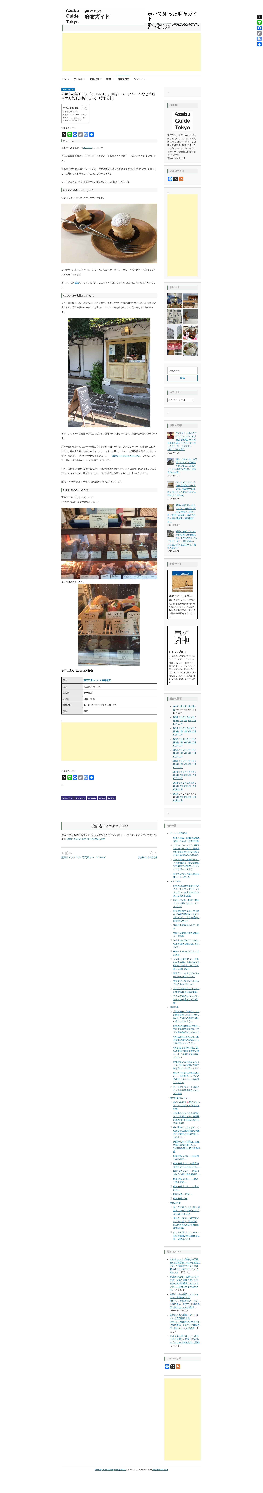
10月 (193, 720)
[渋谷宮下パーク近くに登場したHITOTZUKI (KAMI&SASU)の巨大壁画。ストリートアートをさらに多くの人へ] (174, 301)
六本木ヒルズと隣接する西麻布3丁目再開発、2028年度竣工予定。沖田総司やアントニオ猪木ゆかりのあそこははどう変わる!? (185, 1266)
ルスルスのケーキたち (73, 120)
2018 (175, 782)
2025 (175, 706)
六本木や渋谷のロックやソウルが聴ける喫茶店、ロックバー (186, 943)
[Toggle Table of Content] (83, 107)
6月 (177, 720)
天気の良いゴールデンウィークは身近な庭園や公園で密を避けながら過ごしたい (186, 1065)
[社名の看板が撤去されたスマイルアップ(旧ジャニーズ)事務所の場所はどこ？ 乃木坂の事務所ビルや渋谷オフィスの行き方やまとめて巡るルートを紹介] (174, 332)
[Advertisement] (131, 55)
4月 (192, 706)
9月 (189, 720)
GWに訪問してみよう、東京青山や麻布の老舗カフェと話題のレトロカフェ (186, 1040)
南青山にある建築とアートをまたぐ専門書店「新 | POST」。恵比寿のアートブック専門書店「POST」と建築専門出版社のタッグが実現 (185, 1301)
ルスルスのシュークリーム (75, 114)
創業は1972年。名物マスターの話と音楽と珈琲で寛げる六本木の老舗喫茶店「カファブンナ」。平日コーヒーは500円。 (184, 1283)
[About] (182, 121)
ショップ (68, 798)
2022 (175, 739)
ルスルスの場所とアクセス (75, 117)
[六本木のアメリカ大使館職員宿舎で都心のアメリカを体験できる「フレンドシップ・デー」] (174, 316)
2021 (175, 749)
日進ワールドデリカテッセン (126, 455)
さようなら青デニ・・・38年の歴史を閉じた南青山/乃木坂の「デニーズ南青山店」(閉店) (185, 1339)
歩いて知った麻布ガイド (173, 16)
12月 (180, 723)
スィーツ (81, 798)
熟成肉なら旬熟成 (147, 855)
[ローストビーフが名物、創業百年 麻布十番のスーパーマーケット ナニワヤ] (190, 333)
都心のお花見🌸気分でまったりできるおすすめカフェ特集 (186, 1105)
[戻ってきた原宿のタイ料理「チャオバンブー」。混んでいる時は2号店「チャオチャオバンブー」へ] (190, 349)
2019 (175, 771)
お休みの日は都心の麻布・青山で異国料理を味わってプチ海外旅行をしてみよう (186, 1029)
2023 (175, 728)
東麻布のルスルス (72, 111)
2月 (184, 706)
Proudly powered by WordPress (110, 1469)
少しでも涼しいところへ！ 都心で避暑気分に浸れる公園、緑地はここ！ (186, 1235)
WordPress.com (160, 1469)
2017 (175, 793)
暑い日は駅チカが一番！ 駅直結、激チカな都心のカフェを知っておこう (186, 1210)
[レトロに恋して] (182, 655)
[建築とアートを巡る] (182, 594)
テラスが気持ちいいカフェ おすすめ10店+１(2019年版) (186, 999)
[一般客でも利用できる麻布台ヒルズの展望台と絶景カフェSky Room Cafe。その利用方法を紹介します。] (190, 301)
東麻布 (93, 798)
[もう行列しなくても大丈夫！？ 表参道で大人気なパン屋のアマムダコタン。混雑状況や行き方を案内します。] (190, 317)
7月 (181, 720)
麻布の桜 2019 (180, 1198)
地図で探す (123, 79)
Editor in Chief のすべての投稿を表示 (86, 838)
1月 (180, 706)
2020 (175, 760)
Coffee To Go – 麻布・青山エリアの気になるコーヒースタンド (186, 903)
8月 (185, 720)
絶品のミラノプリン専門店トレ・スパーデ (83, 855)
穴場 (103, 798)
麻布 (112, 798)
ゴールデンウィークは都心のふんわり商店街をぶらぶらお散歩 (186, 1090)
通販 (77, 282)
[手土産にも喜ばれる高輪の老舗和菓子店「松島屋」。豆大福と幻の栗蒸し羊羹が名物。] (174, 348)
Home (65, 79)
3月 (188, 706)
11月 (175, 723)
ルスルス (87, 147)
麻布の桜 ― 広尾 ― (182, 1194)
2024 (175, 717)
